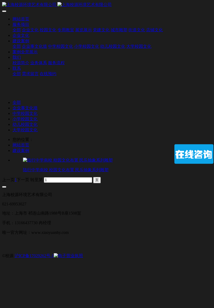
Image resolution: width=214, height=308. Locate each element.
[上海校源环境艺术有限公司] (107, 5)
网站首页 (21, 19)
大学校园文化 (25, 130)
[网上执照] (68, 255)
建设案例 (21, 150)
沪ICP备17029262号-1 (34, 255)
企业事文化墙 (25, 108)
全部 (17, 30)
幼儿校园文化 (25, 124)
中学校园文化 (25, 113)
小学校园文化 (25, 119)
